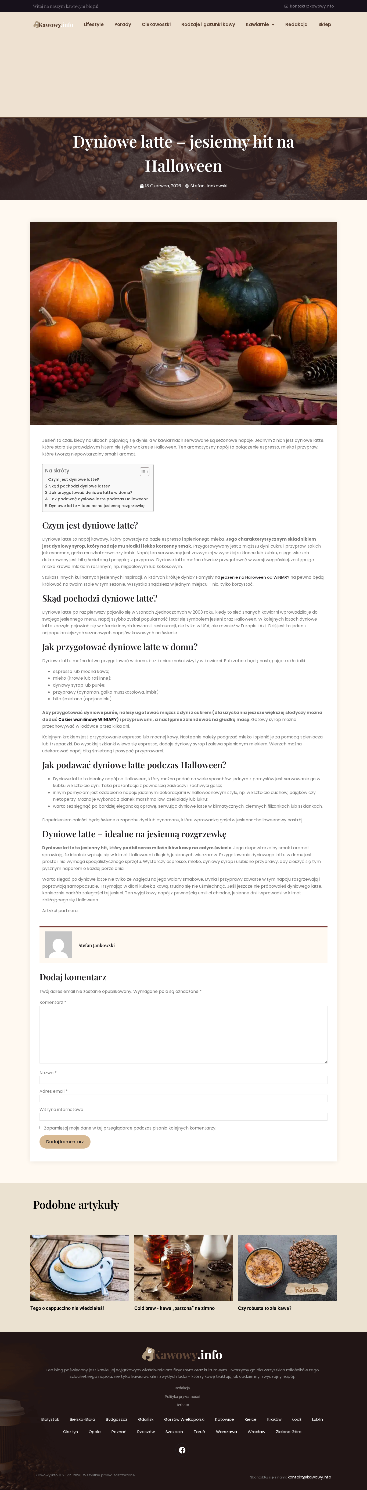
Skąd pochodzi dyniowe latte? (79, 486)
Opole (95, 1431)
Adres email (53, 1091)
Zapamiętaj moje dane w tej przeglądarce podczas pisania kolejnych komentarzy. (130, 1128)
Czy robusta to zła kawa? (265, 1308)
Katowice (224, 1419)
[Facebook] (182, 1450)
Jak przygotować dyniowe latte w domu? (90, 492)
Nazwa (48, 1073)
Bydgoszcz (116, 1419)
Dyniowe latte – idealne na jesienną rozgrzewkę (97, 505)
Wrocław (256, 1431)
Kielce (251, 1419)
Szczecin (174, 1431)
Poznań (119, 1431)
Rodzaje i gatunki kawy (208, 24)
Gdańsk (145, 1419)
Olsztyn (70, 1431)
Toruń (199, 1431)
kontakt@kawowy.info (309, 1477)
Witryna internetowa (61, 1110)
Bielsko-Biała (82, 1419)
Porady (122, 24)
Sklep (324, 24)
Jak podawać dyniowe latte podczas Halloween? (98, 499)
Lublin (317, 1419)
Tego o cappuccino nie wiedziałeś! (67, 1308)
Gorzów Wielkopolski (184, 1419)
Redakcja (296, 24)
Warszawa (226, 1431)
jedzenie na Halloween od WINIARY (255, 577)
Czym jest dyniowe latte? (73, 479)
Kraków (274, 1419)
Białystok (50, 1419)
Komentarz (52, 1002)
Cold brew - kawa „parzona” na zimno (174, 1308)
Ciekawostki (156, 24)
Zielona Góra (288, 1431)
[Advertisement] (183, 71)
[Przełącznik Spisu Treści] (142, 471)
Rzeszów (146, 1431)
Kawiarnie (257, 24)
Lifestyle (94, 24)
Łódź (296, 1419)
